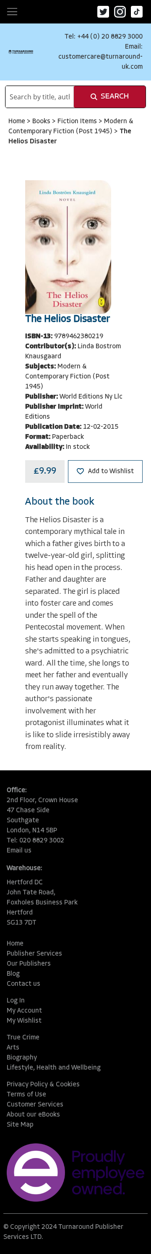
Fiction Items (78, 121)
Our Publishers (29, 964)
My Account (24, 1011)
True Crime (23, 1037)
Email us (19, 850)
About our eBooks (33, 1115)
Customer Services (35, 1104)
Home (17, 121)
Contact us (23, 984)
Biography (22, 1057)
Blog (13, 974)
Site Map (20, 1125)
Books (42, 121)
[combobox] (39, 97)
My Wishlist (24, 1021)
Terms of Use (26, 1094)
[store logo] (20, 52)
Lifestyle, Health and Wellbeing (54, 1068)
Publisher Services (34, 954)
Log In (16, 1001)
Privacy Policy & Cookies (43, 1084)
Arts (13, 1047)
